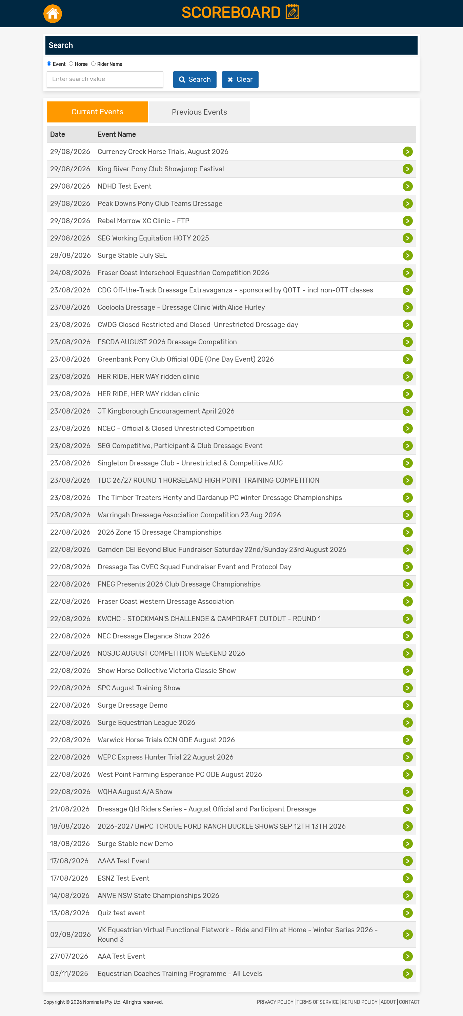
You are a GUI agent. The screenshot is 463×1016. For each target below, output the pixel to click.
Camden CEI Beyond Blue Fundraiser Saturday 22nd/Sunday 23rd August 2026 (222, 549)
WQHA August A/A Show (135, 792)
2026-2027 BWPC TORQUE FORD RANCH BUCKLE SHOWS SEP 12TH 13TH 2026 (222, 826)
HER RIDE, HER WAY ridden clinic (148, 376)
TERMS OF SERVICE (318, 1002)
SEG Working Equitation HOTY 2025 (153, 238)
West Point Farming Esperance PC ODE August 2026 (180, 774)
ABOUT (388, 1002)
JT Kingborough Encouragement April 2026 (166, 411)
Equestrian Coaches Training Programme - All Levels (180, 974)
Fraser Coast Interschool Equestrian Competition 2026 (183, 273)
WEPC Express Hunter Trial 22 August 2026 (166, 757)
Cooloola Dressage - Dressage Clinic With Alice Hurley (181, 307)
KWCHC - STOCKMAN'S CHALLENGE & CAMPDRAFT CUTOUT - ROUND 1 (209, 619)
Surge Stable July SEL (132, 255)
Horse (81, 64)
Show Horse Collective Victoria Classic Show (167, 671)
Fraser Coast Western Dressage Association (166, 601)
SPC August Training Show (139, 688)
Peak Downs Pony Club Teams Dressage (160, 203)
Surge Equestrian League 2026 (146, 722)
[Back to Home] (52, 13)
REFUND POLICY (360, 1002)
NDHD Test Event (125, 186)
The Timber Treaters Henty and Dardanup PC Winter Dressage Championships (220, 498)
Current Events (97, 111)
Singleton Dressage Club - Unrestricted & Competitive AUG (190, 463)
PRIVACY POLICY (275, 1002)
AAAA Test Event (124, 861)
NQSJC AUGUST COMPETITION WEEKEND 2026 (171, 653)
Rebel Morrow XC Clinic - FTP (143, 221)
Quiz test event (121, 913)
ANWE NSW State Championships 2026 (158, 896)
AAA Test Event (121, 956)
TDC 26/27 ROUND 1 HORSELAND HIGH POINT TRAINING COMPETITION (209, 480)
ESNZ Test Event (123, 878)
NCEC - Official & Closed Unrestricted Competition (176, 428)
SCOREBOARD (233, 12)
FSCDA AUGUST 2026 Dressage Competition (167, 342)
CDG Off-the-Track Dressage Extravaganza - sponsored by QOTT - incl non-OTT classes (235, 290)
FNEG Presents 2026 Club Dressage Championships (179, 584)
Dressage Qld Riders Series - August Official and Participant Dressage (207, 809)
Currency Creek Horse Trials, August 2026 (163, 152)
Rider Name (109, 64)
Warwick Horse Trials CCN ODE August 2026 (166, 740)
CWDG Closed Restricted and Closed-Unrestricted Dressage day (198, 325)
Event (59, 64)
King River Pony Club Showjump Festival (161, 169)
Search (198, 79)
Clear (243, 79)
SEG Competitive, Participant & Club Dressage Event (180, 446)
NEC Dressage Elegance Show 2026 (154, 636)
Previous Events (199, 112)
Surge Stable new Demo (135, 844)
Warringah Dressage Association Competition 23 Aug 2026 (189, 515)
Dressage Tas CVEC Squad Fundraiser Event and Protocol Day (194, 567)
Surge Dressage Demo (132, 705)
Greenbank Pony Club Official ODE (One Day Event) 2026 (186, 359)
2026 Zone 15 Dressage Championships (160, 532)
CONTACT (409, 1002)
